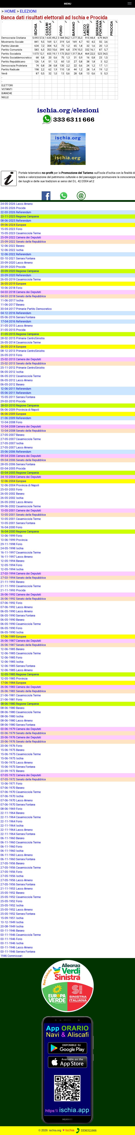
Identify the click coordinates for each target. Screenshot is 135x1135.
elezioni (28, 11)
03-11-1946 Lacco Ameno (17, 947)
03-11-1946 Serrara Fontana (18, 951)
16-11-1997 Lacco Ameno (17, 556)
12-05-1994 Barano (12, 561)
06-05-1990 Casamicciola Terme (21, 624)
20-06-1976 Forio (11, 745)
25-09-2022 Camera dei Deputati (21, 237)
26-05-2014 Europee (13, 346)
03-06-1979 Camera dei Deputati (21, 729)
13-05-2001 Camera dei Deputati (21, 510)
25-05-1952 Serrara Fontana (18, 913)
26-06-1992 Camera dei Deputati (21, 594)
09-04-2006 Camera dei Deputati (21, 456)
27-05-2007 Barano (12, 435)
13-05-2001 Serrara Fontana (18, 523)
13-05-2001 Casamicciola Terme (21, 519)
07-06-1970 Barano (12, 787)
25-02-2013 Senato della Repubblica (23, 363)
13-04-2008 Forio (11, 422)
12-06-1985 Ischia (12, 661)
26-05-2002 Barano (12, 493)
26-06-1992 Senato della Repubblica (23, 598)
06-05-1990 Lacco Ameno (17, 611)
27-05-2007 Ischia (12, 443)
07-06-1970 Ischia (12, 796)
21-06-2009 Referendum (16, 418)
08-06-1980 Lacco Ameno (17, 720)
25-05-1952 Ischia (12, 905)
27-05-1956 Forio (11, 871)
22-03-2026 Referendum (16, 212)
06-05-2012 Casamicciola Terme (21, 376)
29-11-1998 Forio (11, 544)
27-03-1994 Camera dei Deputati (21, 573)
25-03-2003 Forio (11, 489)
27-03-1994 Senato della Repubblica (23, 577)
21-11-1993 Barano (12, 582)
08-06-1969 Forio (11, 808)
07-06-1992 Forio (11, 603)
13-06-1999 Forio (11, 535)
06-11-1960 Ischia (12, 850)
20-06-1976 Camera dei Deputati (21, 737)
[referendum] (67, 985)
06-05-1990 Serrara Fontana (18, 615)
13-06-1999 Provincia (14, 540)
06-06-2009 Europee (13, 414)
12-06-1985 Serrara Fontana (18, 666)
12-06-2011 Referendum (16, 388)
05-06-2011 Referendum (16, 393)
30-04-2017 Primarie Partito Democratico (26, 309)
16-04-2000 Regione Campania (20, 531)
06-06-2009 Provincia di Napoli (20, 409)
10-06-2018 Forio (11, 288)
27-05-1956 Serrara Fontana (18, 884)
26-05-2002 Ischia (12, 498)
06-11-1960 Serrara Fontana (18, 859)
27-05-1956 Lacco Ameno (17, 880)
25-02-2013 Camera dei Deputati (21, 359)
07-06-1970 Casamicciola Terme (21, 792)
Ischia (69, 1130)
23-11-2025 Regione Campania (20, 216)
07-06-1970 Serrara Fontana (18, 804)
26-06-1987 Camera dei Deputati (21, 640)
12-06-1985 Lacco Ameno (17, 670)
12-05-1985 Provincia (14, 678)
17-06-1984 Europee (13, 682)
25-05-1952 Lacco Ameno (17, 909)
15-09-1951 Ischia (12, 918)
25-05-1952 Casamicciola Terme (21, 897)
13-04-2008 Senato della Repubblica (23, 430)
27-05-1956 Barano (12, 863)
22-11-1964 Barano (12, 813)
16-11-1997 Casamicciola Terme (21, 552)
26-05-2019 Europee (13, 283)
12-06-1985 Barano (12, 649)
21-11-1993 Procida (13, 590)
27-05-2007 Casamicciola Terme (21, 439)
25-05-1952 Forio (11, 901)
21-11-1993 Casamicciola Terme (21, 586)
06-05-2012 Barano (12, 384)
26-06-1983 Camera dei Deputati (21, 687)
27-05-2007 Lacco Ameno (17, 447)
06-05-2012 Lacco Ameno (17, 380)
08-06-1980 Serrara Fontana (18, 724)
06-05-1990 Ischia (12, 632)
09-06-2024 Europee (13, 225)
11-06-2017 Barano (12, 304)
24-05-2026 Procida (13, 208)
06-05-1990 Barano (12, 619)
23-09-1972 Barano (12, 771)
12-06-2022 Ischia (12, 250)
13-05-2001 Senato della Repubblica (23, 514)
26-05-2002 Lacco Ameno (17, 502)
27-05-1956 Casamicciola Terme (21, 867)
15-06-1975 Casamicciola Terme (21, 754)
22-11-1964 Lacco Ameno (17, 829)
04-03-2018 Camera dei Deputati (21, 292)
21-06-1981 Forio (11, 699)
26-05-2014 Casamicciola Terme (21, 342)
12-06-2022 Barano (12, 246)
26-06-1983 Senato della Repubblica (23, 691)
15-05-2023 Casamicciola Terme (21, 233)
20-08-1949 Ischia (12, 926)
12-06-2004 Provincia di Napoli (20, 485)
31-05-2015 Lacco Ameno (17, 325)
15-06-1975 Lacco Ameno (17, 762)
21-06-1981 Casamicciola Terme (21, 695)
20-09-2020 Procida (13, 267)
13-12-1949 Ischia (12, 922)
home (10, 11)
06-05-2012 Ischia (12, 372)
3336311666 (88, 1130)
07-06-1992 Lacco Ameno (17, 607)
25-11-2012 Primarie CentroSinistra (22, 367)
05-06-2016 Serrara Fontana (18, 317)
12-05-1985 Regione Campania (20, 674)
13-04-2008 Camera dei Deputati (21, 426)
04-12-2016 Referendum (16, 313)
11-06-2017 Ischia (12, 300)
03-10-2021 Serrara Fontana (18, 258)
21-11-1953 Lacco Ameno (17, 888)
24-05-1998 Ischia (12, 548)
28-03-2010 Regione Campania (20, 405)
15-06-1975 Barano (12, 750)
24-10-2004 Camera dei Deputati (21, 477)
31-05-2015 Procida (13, 330)
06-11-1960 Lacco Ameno (17, 855)
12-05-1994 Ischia (12, 569)
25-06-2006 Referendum (16, 451)
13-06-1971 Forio (11, 783)
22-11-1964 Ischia (12, 825)
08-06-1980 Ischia (12, 716)
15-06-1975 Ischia (12, 758)
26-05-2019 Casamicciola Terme (21, 279)
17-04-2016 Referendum (16, 321)
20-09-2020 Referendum (16, 275)
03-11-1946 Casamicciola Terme (21, 934)
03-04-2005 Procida (13, 468)
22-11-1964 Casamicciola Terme (21, 817)
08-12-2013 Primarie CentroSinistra (22, 351)
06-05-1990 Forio (11, 628)
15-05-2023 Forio (11, 229)
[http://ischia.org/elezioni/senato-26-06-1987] (81, 195)
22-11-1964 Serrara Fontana (18, 834)
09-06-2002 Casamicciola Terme (21, 506)
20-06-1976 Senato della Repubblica (23, 741)
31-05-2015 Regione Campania (20, 334)
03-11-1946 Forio (11, 939)
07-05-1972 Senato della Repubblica (23, 779)
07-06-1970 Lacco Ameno (17, 800)
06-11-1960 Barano (12, 838)
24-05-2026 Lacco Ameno (17, 204)
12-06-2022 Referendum (16, 254)
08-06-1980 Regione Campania (20, 703)
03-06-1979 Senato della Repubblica (23, 733)
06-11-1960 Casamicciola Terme (21, 842)
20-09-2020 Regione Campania (20, 271)
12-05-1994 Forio (11, 565)
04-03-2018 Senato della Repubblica (23, 296)
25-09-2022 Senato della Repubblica (23, 241)
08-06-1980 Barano (12, 708)
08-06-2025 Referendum (16, 220)
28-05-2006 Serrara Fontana (18, 464)
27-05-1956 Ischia (12, 876)
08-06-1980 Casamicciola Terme (21, 712)
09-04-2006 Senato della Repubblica (23, 460)
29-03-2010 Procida (13, 401)
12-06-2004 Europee (13, 481)
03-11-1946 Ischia (12, 943)
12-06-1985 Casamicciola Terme (21, 653)
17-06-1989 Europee (13, 636)
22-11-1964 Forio (11, 821)
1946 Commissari (11, 956)
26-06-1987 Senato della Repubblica (23, 645)
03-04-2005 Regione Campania (20, 472)
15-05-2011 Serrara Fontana (18, 397)
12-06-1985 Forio (11, 657)
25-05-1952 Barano (12, 892)
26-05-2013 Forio (11, 355)
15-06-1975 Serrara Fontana (18, 766)
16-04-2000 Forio (11, 527)
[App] (67, 1070)
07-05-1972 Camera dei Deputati (21, 775)
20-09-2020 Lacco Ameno (17, 262)
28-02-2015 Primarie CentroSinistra (22, 338)
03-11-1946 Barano (12, 930)
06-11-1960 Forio (11, 846)
